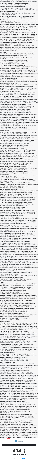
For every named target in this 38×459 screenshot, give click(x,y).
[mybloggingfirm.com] (19, 441)
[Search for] (30, 444)
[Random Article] (22, 444)
